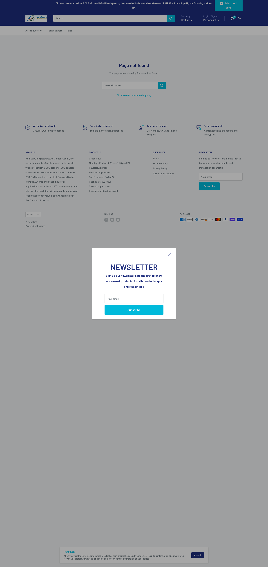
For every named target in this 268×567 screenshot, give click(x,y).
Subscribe (134, 310)
